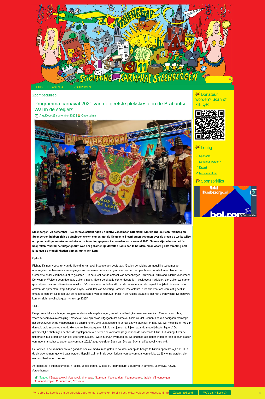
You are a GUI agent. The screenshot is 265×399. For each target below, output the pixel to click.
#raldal (148, 377)
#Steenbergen (161, 377)
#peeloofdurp (115, 377)
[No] (260, 393)
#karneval (100, 377)
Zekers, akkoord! (183, 392)
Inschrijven (82, 87)
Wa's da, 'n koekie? (214, 392)
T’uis (39, 87)
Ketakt (203, 167)
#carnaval (74, 377)
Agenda (57, 87)
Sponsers (205, 155)
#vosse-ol (78, 381)
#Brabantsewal (58, 377)
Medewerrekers (208, 173)
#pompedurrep (133, 377)
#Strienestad (63, 381)
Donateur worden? (210, 161)
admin (92, 115)
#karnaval (87, 377)
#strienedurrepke (44, 381)
